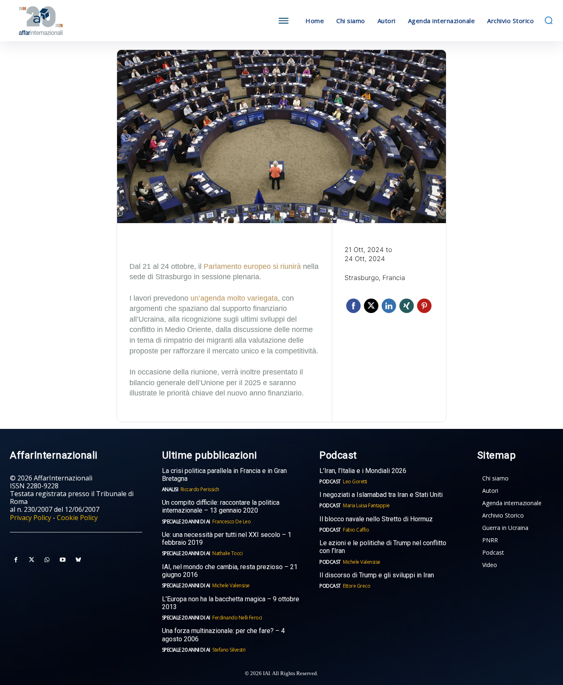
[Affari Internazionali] (78, 20)
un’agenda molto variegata (234, 298)
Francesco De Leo (231, 521)
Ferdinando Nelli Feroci (237, 617)
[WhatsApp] (47, 560)
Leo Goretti (355, 481)
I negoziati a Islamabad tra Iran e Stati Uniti (381, 495)
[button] (548, 20)
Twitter (371, 306)
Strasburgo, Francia (375, 277)
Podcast (330, 481)
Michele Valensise (231, 585)
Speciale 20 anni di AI (186, 521)
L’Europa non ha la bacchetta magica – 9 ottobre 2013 (230, 603)
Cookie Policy (77, 517)
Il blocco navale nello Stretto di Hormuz (376, 519)
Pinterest (424, 306)
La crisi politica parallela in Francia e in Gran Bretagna (224, 475)
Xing (406, 306)
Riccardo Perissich (200, 489)
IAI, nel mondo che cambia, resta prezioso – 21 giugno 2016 (230, 571)
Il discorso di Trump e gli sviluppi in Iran (376, 575)
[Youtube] (62, 560)
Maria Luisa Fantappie (366, 505)
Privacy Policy (30, 517)
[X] (31, 560)
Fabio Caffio (356, 529)
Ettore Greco (356, 585)
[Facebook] (15, 560)
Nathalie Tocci (227, 553)
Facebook (353, 306)
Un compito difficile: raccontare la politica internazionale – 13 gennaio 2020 (220, 506)
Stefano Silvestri (229, 649)
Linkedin (389, 306)
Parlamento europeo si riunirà (252, 266)
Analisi (170, 489)
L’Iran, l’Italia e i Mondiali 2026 (362, 471)
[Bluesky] (78, 560)
